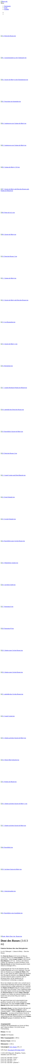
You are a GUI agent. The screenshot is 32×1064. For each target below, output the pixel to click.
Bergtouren (7, 6)
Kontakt (6, 9)
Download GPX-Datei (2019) (16, 1050)
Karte (5, 7)
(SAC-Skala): (13, 1047)
